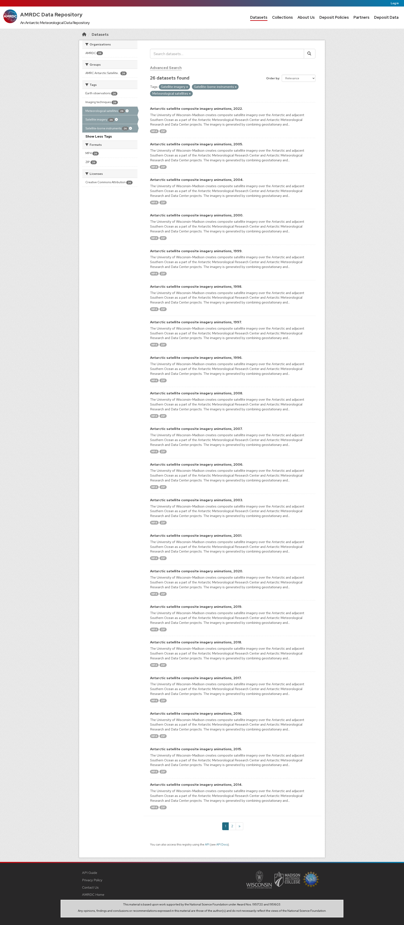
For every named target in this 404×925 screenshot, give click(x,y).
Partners (361, 17)
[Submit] (309, 53)
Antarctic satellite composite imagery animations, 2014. (196, 784)
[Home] (84, 34)
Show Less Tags (98, 136)
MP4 (154, 131)
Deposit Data (386, 17)
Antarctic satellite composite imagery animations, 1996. (196, 357)
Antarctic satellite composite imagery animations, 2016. (196, 713)
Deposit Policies (334, 17)
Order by (272, 78)
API (207, 844)
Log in (395, 3)
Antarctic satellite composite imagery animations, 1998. (196, 286)
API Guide (89, 873)
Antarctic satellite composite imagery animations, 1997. (196, 322)
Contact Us (90, 887)
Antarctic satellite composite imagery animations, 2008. (196, 393)
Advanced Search (166, 67)
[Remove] (187, 87)
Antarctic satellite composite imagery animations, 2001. (196, 535)
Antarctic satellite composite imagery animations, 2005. (196, 144)
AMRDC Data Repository (51, 14)
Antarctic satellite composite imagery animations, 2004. (196, 180)
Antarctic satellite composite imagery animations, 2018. (196, 642)
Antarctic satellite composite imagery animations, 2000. (196, 215)
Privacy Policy (92, 880)
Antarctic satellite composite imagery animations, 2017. (196, 678)
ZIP (163, 131)
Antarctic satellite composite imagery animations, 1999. (196, 251)
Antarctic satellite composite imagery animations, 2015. (196, 749)
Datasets (258, 17)
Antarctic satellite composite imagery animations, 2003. (196, 500)
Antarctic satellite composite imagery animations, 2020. (196, 571)
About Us (306, 17)
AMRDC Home (93, 894)
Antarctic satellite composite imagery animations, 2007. (196, 429)
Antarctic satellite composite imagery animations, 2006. (196, 464)
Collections (282, 17)
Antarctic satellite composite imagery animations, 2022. (196, 108)
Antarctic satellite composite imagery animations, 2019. (196, 606)
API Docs (222, 844)
